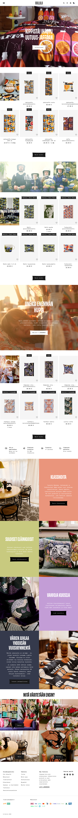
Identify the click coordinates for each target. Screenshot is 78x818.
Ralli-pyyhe (49, 227)
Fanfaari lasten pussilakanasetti (10, 422)
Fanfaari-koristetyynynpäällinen (31, 422)
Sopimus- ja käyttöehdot (10, 785)
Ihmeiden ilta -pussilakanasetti (29, 385)
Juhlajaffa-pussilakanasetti (29, 103)
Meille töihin (25, 785)
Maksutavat (6, 777)
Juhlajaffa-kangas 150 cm (9, 140)
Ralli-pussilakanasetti (29, 228)
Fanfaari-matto (49, 422)
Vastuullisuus (25, 779)
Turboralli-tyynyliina (68, 264)
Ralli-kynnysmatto (48, 264)
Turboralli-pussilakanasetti (68, 228)
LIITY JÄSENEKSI (44, 787)
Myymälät (24, 782)
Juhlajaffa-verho (49, 102)
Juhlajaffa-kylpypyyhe (29, 140)
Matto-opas (24, 777)
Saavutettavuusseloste (10, 790)
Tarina (23, 774)
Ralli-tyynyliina (29, 264)
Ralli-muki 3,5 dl (9, 264)
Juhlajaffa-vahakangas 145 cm (48, 140)
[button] (3, 3)
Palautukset (6, 782)
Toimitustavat (7, 779)
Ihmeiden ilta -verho (49, 385)
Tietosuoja (6, 787)
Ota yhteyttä (7, 774)
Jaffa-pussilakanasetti (68, 140)
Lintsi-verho (68, 422)
